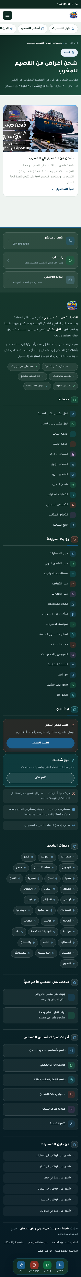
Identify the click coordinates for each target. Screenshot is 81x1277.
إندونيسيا (44, 953)
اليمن (47, 889)
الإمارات (66, 857)
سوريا (32, 878)
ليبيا (29, 900)
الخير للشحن (71, 43)
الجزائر (48, 900)
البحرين (66, 867)
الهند (46, 942)
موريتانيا (43, 910)
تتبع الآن (40, 777)
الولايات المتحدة (41, 931)
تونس (67, 900)
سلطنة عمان (42, 867)
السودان (65, 910)
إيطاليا (28, 921)
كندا (17, 931)
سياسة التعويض (38, 1242)
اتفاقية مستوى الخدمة (65, 1242)
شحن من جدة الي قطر (57, 1177)
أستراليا (66, 942)
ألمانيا (67, 921)
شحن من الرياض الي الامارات (53, 1155)
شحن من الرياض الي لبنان (55, 1199)
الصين (67, 963)
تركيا (68, 878)
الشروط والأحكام (14, 1242)
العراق (67, 889)
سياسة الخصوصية (66, 1251)
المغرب (28, 889)
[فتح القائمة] (7, 15)
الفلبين (66, 953)
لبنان (50, 878)
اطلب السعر (40, 742)
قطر (26, 857)
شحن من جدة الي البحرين (55, 1211)
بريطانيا (21, 910)
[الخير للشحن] (73, 15)
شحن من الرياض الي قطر (55, 1166)
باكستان (25, 942)
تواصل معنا (45, 1251)
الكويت (45, 857)
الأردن (13, 878)
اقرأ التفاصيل (65, 189)
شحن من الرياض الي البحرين (54, 1189)
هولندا (67, 931)
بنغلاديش (20, 953)
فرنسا (48, 921)
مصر (19, 867)
